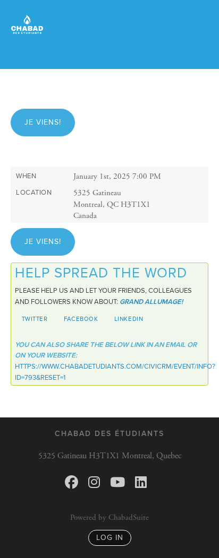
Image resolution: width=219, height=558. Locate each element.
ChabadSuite (128, 517)
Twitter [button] (35, 319)
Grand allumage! (151, 302)
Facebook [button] (81, 319)
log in (109, 537)
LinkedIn (129, 319)
